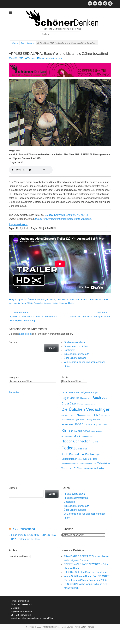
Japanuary (91, 424)
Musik (77, 436)
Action (95, 299)
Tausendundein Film (88, 464)
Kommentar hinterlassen (50, 58)
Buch (96, 398)
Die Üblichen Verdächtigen (36, 299)
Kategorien (14, 377)
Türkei (79, 468)
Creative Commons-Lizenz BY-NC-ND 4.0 (66, 215)
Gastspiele (69, 350)
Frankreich (105, 415)
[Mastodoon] (110, 5)
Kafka (105, 425)
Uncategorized (91, 468)
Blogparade (85, 398)
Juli (99, 425)
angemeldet (25, 334)
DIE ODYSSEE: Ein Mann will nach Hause (86, 572)
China (104, 398)
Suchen (13, 342)
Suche (51, 494)
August (95, 393)
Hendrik (16, 303)
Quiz (98, 455)
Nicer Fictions (87, 436)
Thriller (71, 303)
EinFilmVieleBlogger (68, 415)
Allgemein (86, 392)
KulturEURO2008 (80, 431)
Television (103, 463)
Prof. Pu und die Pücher (78, 454)
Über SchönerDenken (75, 358)
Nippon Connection (70, 299)
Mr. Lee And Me (66, 436)
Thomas (31, 58)
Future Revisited (67, 419)
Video (101, 468)
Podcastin (38, 303)
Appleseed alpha (18, 224)
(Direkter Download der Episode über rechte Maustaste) (63, 219)
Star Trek (92, 459)
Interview (67, 424)
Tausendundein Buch (69, 464)
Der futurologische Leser (86, 404)
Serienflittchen (69, 458)
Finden (51, 348)
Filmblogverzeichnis (74, 342)
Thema (64, 468)
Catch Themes (87, 627)
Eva (101, 299)
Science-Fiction (51, 303)
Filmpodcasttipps (84, 415)
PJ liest (95, 442)
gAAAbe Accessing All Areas (88, 419)
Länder (99, 432)
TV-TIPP (72, 468)
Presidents (82, 449)
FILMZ (96, 415)
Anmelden (14, 392)
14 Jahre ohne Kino (70, 392)
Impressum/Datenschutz (76, 354)
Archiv (64, 377)
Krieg (23, 303)
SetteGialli (82, 459)
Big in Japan (27, 43)
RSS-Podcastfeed (23, 529)
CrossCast (68, 403)
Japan (52, 299)
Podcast (84, 299)
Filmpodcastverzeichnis (76, 346)
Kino (58, 299)
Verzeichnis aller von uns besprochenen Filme (32, 618)
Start (15, 43)
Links (93, 432)
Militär (29, 303)
